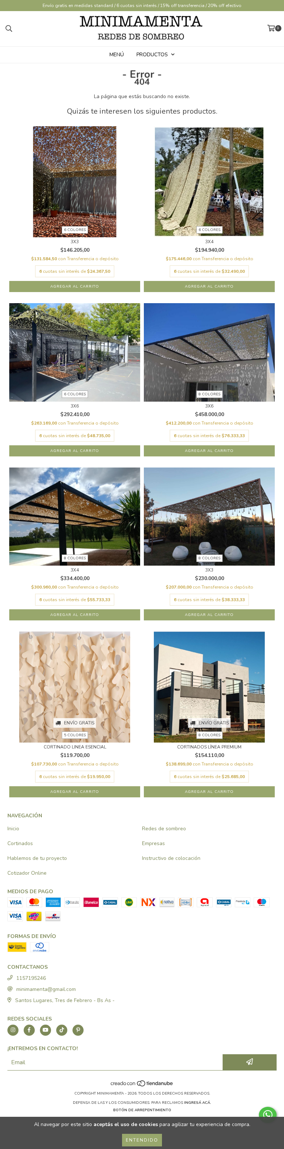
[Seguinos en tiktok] (61, 1030)
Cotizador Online (27, 873)
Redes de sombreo (164, 828)
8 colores (209, 394)
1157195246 (31, 978)
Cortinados (20, 843)
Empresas (153, 843)
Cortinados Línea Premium (209, 747)
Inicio (13, 828)
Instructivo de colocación (171, 858)
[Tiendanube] (142, 1086)
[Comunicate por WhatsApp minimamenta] (268, 1115)
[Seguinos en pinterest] (78, 1030)
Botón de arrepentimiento (142, 1110)
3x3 (75, 242)
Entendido (142, 1140)
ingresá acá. (197, 1102)
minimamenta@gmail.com (46, 989)
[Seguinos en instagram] (12, 1030)
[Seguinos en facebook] (29, 1030)
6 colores (75, 229)
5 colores (75, 735)
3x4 (209, 242)
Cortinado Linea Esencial (75, 747)
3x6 (75, 406)
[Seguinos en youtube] (45, 1030)
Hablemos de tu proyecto (37, 858)
